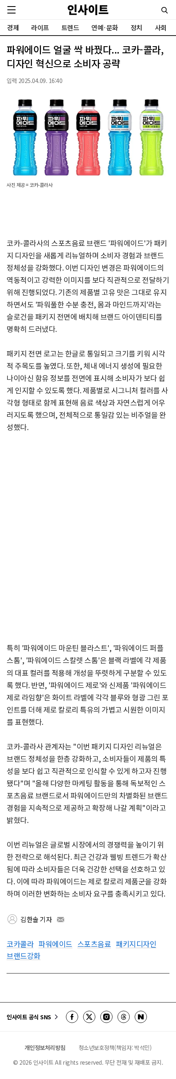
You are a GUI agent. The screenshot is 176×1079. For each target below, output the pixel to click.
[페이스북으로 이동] (72, 1017)
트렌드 (70, 27)
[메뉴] (11, 9)
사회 (161, 27)
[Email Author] (60, 919)
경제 (13, 27)
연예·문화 (104, 27)
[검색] (164, 10)
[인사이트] (88, 9)
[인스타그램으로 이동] (106, 1017)
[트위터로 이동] (89, 1017)
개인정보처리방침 (45, 1047)
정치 (136, 27)
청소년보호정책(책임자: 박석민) (115, 1047)
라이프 (40, 27)
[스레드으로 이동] (123, 1017)
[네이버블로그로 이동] (141, 1017)
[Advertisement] (88, 538)
